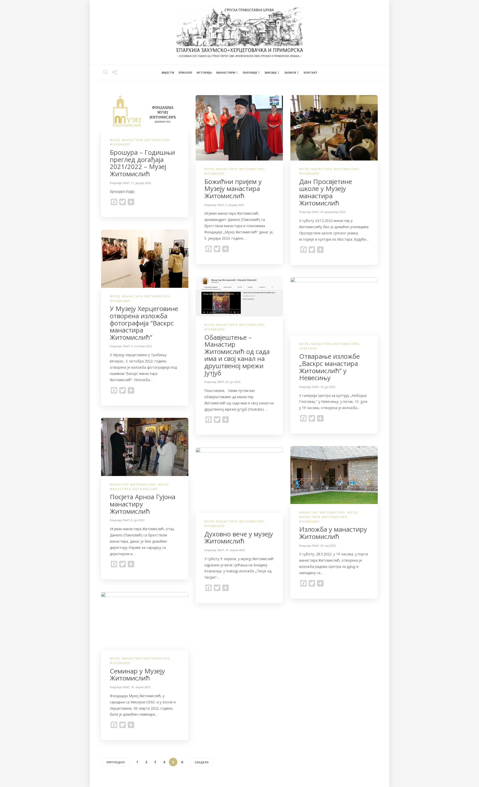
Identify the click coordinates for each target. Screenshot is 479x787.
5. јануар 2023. (235, 205)
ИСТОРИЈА (204, 72)
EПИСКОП (185, 72)
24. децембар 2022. (333, 212)
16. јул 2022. (328, 387)
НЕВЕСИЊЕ (308, 348)
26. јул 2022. (233, 382)
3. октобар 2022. (142, 346)
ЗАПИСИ (290, 72)
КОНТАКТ (311, 72)
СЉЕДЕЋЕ (202, 762)
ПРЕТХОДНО (116, 762)
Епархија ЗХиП (119, 183)
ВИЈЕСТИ (168, 72)
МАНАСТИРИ (225, 72)
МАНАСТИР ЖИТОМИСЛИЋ (133, 484)
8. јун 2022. (138, 520)
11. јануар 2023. (141, 183)
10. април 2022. (236, 550)
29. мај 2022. (328, 545)
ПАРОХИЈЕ (250, 72)
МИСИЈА (271, 72)
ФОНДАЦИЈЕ (120, 144)
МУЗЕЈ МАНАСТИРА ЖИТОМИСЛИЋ (140, 140)
